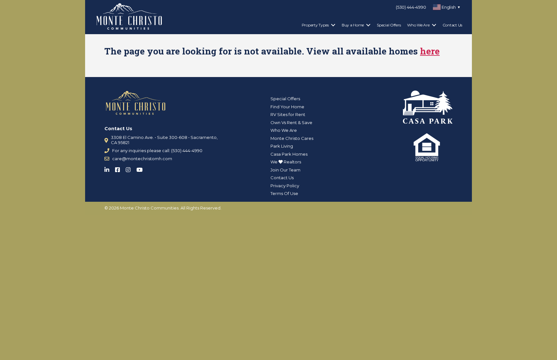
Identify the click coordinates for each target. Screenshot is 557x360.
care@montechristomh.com (142, 158)
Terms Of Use (284, 193)
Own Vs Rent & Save (291, 122)
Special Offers (389, 25)
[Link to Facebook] (119, 168)
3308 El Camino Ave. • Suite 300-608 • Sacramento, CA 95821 (164, 140)
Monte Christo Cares (291, 138)
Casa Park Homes (289, 154)
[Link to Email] (106, 158)
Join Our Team (285, 169)
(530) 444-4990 (411, 7)
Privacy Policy (284, 185)
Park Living (281, 146)
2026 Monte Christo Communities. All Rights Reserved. (165, 207)
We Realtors (285, 161)
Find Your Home (287, 106)
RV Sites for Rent (287, 114)
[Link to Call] (106, 150)
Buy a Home (353, 25)
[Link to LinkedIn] (108, 168)
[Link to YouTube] (141, 168)
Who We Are (418, 25)
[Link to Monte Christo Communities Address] (106, 140)
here (430, 51)
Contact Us (452, 25)
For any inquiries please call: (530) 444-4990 (157, 150)
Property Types (315, 25)
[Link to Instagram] (130, 168)
